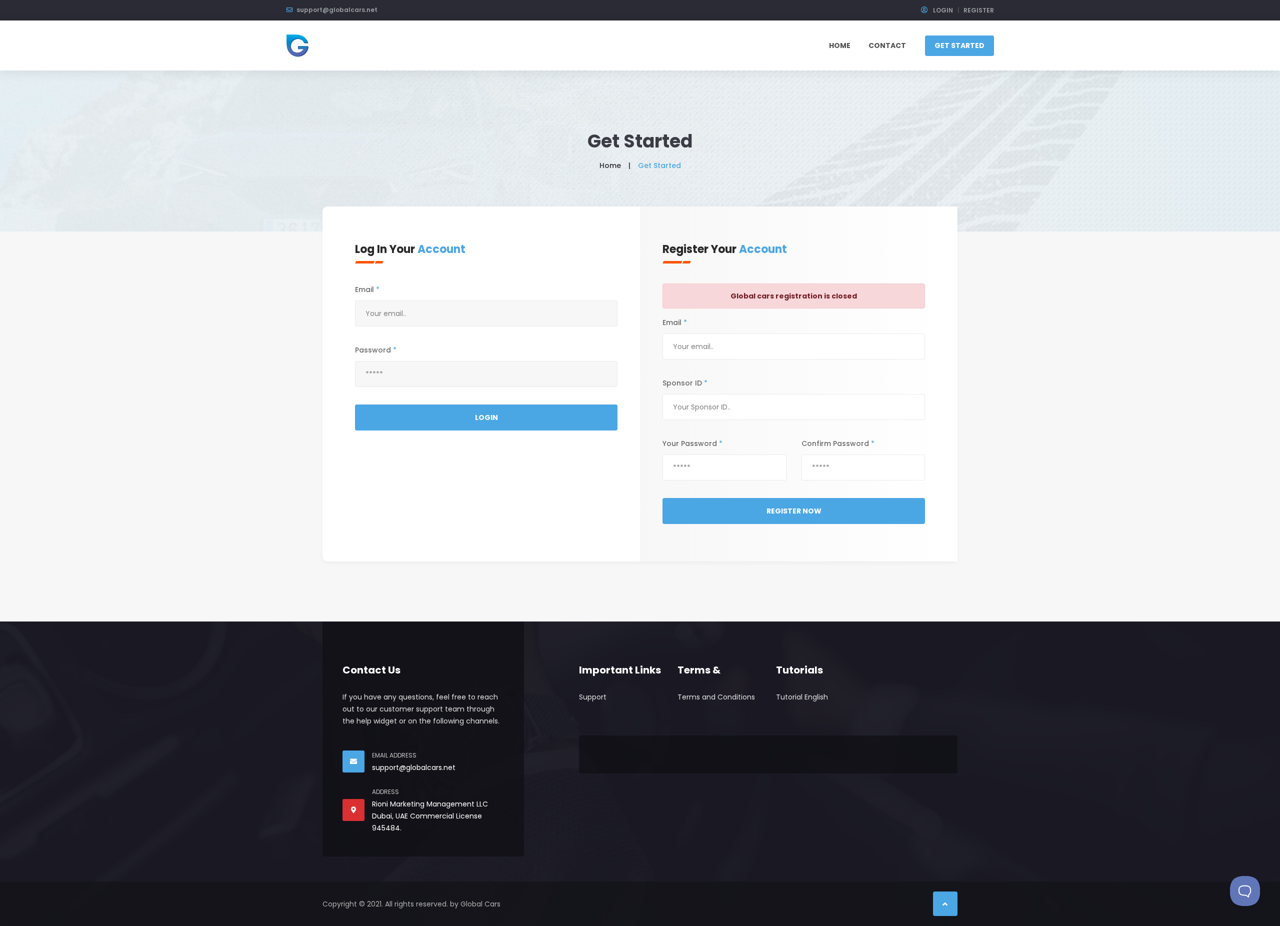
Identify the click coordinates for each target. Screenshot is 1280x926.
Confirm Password (838, 443)
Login (486, 417)
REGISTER (979, 10)
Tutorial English (802, 697)
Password (375, 350)
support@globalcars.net (337, 10)
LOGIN (942, 10)
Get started (959, 45)
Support (592, 697)
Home (839, 45)
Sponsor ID (685, 383)
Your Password (692, 443)
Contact (887, 45)
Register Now (794, 511)
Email (367, 289)
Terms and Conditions (716, 697)
